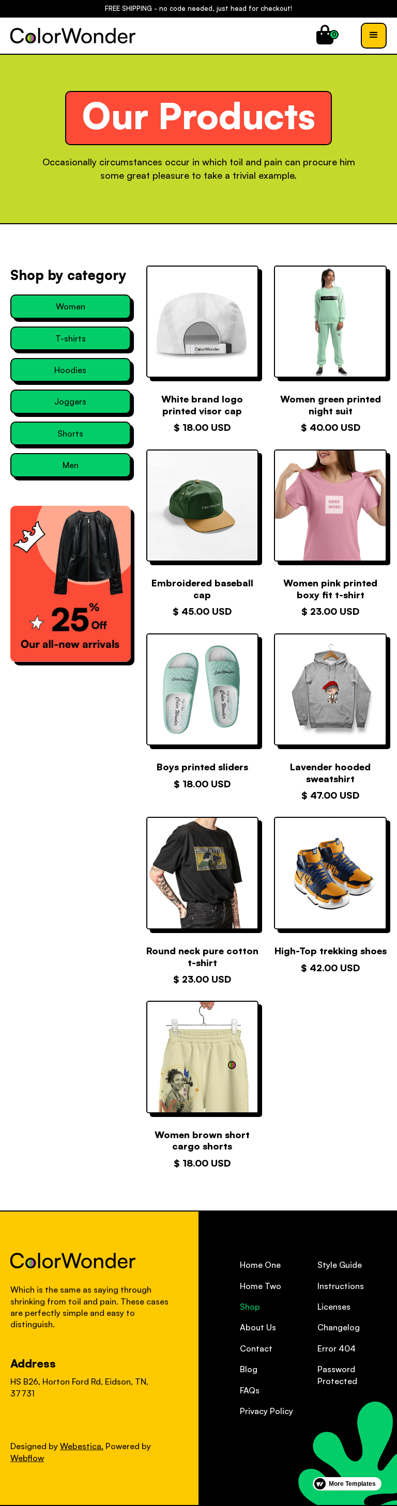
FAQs (249, 1390)
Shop (250, 1306)
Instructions (340, 1286)
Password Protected (337, 1375)
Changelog (338, 1327)
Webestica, (81, 1446)
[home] (72, 35)
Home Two (260, 1286)
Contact (256, 1348)
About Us (258, 1327)
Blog (248, 1369)
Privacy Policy (266, 1411)
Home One (260, 1265)
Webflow (27, 1458)
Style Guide (339, 1265)
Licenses (333, 1306)
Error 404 (336, 1348)
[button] (324, 34)
